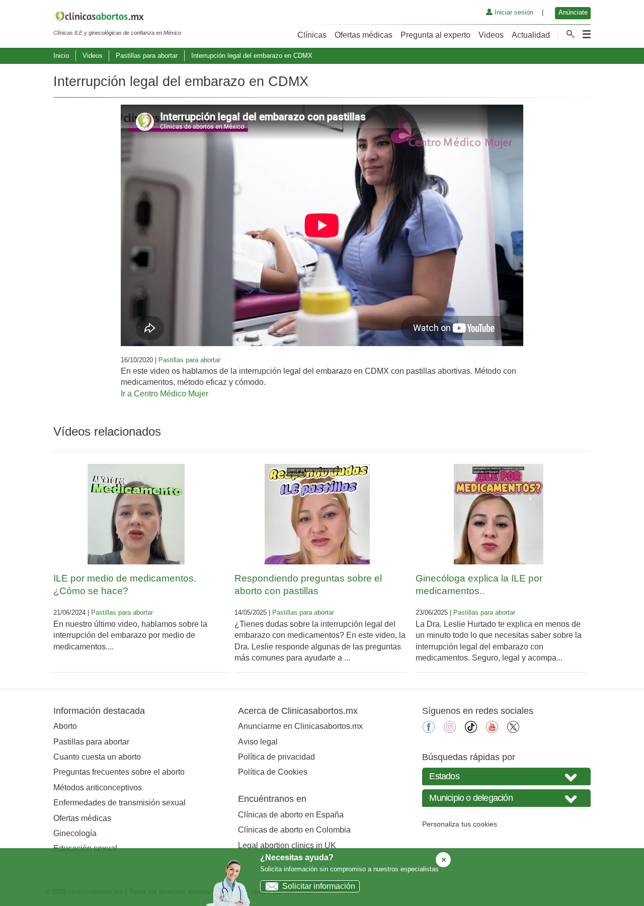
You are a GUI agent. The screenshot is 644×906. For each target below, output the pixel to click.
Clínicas (312, 35)
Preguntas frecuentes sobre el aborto (119, 772)
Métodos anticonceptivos (97, 787)
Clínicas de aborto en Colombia (294, 830)
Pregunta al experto (435, 35)
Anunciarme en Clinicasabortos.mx (300, 726)
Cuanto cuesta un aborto (97, 757)
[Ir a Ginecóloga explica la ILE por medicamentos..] (498, 514)
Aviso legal (258, 741)
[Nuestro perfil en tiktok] (470, 730)
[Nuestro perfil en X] (513, 730)
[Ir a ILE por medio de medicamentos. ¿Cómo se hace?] (136, 514)
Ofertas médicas (363, 35)
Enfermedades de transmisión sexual (119, 802)
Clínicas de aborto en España (291, 814)
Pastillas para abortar (147, 55)
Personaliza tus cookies (459, 824)
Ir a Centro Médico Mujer (164, 393)
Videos (491, 35)
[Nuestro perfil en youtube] (492, 730)
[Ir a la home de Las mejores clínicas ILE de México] (117, 18)
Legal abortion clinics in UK (287, 845)
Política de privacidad (276, 757)
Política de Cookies (272, 772)
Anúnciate (573, 12)
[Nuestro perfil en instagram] (449, 730)
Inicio (61, 55)
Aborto (65, 726)
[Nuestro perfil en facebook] (428, 730)
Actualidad (531, 35)
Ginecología (75, 833)
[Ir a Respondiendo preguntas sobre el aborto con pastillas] (317, 514)
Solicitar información (318, 886)
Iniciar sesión (513, 12)
